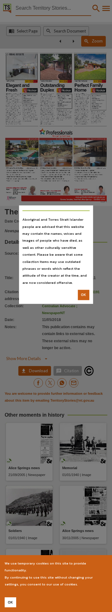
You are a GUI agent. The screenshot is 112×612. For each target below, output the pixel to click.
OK (83, 295)
